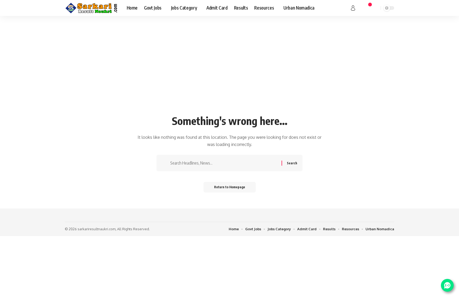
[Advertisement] (229, 72)
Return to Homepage (229, 187)
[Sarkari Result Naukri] (91, 8)
